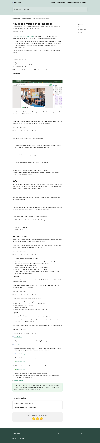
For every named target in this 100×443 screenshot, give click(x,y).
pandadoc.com (72, 433)
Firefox (80, 32)
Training (52, 2)
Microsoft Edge (82, 29)
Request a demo (61, 433)
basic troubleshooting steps (24, 36)
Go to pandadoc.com (73, 2)
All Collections (16, 18)
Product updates (61, 2)
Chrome (80, 24)
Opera (80, 35)
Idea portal (82, 433)
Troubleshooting (26, 18)
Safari (79, 27)
